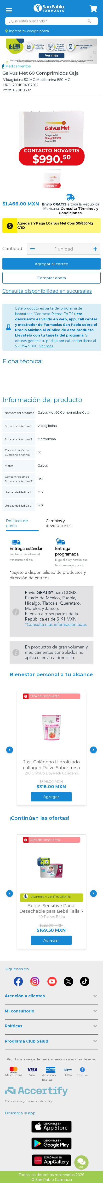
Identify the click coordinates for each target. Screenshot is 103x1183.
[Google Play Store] (51, 1143)
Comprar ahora (51, 278)
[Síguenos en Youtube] (51, 982)
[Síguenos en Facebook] (18, 982)
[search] (89, 21)
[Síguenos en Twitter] (68, 982)
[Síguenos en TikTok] (85, 982)
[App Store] (51, 1127)
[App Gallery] (52, 1160)
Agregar (51, 796)
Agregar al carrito (51, 264)
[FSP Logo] (49, 9)
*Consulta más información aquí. (56, 624)
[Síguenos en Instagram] (34, 982)
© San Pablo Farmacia (51, 1179)
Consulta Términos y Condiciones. (78, 210)
